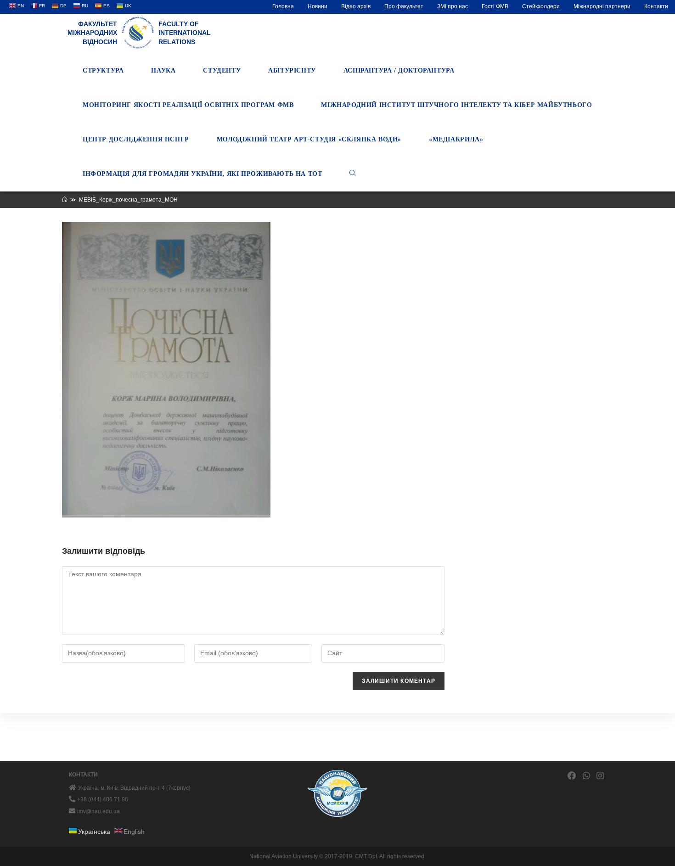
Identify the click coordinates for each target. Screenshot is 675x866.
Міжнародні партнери (602, 6)
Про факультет (403, 6)
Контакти (656, 6)
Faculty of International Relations (184, 32)
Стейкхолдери (541, 6)
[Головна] (65, 200)
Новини (317, 6)
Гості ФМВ (495, 6)
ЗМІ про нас (452, 6)
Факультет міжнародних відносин (92, 32)
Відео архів (356, 6)
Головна (283, 6)
